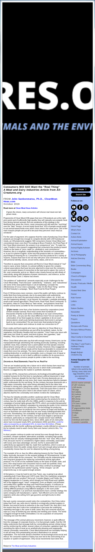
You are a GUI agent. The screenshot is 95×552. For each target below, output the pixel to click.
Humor (74, 294)
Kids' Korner (76, 298)
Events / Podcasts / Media (81, 283)
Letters (74, 301)
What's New (76, 230)
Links (73, 305)
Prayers (74, 319)
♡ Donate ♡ (81, 189)
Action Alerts (76, 237)
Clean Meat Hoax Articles (27, 208)
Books (73, 269)
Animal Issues (77, 244)
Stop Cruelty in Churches (81, 337)
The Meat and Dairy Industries (23, 546)
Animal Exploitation (79, 241)
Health (73, 287)
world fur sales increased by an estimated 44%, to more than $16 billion (33, 423)
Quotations (75, 323)
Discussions (76, 280)
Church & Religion (78, 276)
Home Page (76, 226)
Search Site (81, 195)
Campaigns (76, 273)
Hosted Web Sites (78, 290)
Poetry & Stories (77, 315)
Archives (74, 251)
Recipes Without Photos (81, 330)
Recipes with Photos (79, 326)
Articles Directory (78, 258)
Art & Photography (78, 255)
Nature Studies (77, 308)
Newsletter (75, 312)
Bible (73, 262)
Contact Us (75, 233)
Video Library (76, 340)
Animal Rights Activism (80, 248)
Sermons (74, 333)
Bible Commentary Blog (81, 266)
